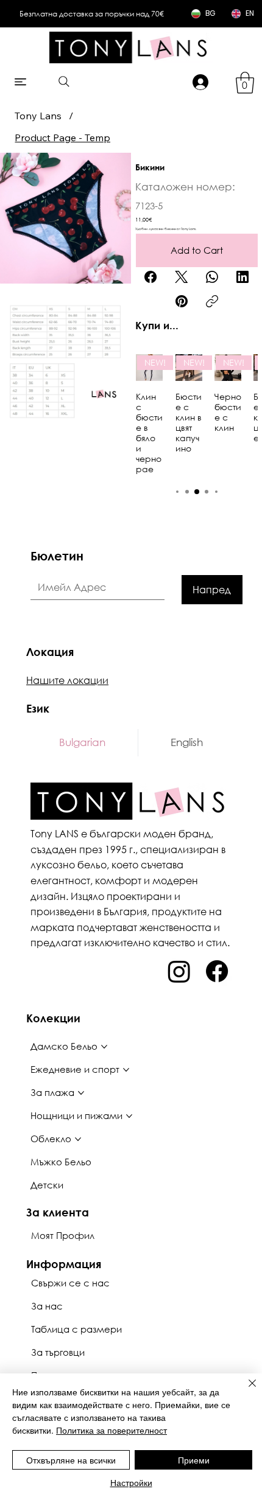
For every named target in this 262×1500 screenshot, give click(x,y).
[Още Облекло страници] (78, 1139)
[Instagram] (179, 971)
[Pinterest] (181, 301)
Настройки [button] (131, 1482)
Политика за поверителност (111, 1430)
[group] (196, 414)
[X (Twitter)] (181, 277)
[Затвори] (245, 1390)
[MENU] (21, 82)
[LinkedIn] (242, 277)
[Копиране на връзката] (212, 301)
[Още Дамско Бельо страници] (104, 1047)
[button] (245, 83)
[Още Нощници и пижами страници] (129, 1116)
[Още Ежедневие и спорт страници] (126, 1070)
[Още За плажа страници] (81, 1093)
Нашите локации (67, 680)
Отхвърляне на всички (71, 1460)
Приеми (194, 1460)
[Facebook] (150, 277)
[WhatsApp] (212, 277)
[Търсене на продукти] (63, 81)
